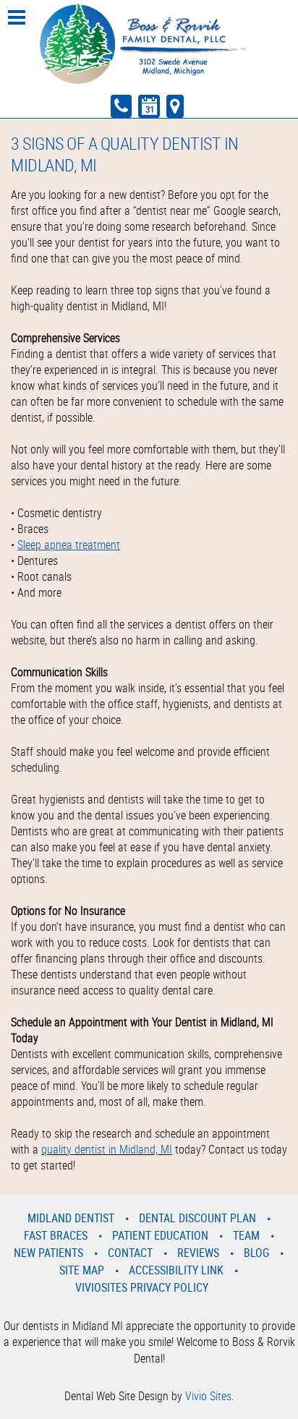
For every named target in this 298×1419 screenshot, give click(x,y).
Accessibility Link (176, 1270)
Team (246, 1235)
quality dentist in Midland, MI (106, 1149)
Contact (130, 1253)
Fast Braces (56, 1235)
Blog (256, 1253)
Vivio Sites (208, 1396)
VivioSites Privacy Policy (141, 1287)
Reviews (198, 1253)
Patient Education (160, 1235)
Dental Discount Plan (197, 1218)
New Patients (48, 1253)
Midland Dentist (70, 1218)
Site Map (81, 1270)
